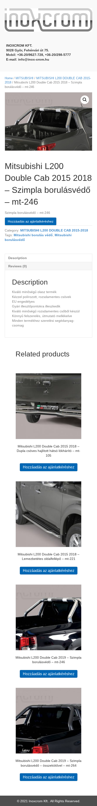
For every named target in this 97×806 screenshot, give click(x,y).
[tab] (48, 258)
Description (17, 258)
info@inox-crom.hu (33, 59)
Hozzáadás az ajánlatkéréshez (30, 221)
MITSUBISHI (24, 78)
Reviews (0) (17, 266)
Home (9, 78)
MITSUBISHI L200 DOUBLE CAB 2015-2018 (54, 230)
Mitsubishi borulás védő (33, 235)
